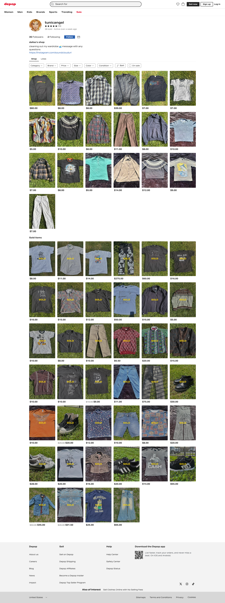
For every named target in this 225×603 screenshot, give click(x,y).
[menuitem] (8, 12)
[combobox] (96, 4)
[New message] (78, 37)
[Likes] (177, 4)
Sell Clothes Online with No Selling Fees (123, 590)
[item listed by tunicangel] (42, 88)
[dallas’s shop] (35, 25)
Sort (122, 65)
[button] (53, 26)
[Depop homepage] (10, 4)
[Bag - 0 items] (183, 4)
